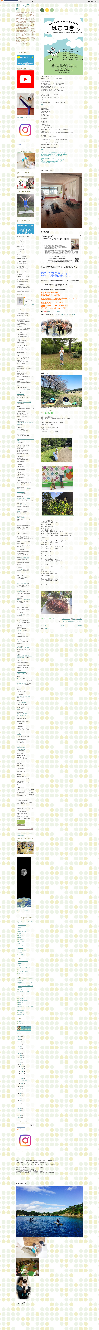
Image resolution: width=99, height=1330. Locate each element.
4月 (20, 1093)
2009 (19, 1117)
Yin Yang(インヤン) (21, 683)
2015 (19, 1103)
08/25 (22, 1071)
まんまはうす (21, 1014)
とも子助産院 (21, 1010)
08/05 (22, 1078)
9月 (20, 1062)
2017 (19, 1051)
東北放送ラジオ (20, 498)
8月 (20, 1064)
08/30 (22, 1066)
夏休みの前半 (49, 413)
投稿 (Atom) (46, 628)
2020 (19, 1044)
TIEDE (19, 969)
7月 (20, 1086)
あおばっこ (19, 511)
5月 (20, 1091)
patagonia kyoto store (23, 1000)
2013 (19, 1108)
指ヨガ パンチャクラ (23, 971)
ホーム (62, 625)
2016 (19, 1053)
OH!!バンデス (28, 656)
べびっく (19, 429)
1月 (20, 1100)
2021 (19, 1041)
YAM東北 (19, 734)
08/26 (22, 1068)
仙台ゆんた (20, 1002)
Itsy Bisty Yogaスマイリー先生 (24, 402)
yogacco (20, 965)
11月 (21, 1057)
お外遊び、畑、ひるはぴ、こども (68, 621)
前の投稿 (80, 625)
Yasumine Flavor (22, 925)
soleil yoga (20, 948)
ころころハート (22, 954)
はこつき (19, 144)
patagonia (20, 998)
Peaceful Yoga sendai (23, 961)
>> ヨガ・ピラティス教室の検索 (25, 829)
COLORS (27, 498)
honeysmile (20, 945)
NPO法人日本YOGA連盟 (24, 967)
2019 (19, 1046)
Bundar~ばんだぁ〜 (22, 931)
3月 (20, 1095)
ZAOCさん (19, 678)
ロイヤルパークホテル (22, 713)
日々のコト (79, 621)
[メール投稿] (71, 619)
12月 (21, 1055)
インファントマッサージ (22, 389)
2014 (19, 1106)
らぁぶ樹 (20, 952)
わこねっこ (20, 630)
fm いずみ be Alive (21, 702)
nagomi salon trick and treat (23, 696)
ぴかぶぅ (20, 943)
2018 (19, 1048)
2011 (19, 1113)
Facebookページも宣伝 (22, 148)
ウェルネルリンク (21, 749)
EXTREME (20, 1023)
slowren (20, 929)
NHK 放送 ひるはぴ (21, 672)
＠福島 (18, 424)
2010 (19, 1115)
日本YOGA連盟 (25, 557)
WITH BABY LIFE (22, 941)
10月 (21, 1060)
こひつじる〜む (20, 492)
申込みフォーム (51, 158)
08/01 (22, 1083)
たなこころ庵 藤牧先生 (22, 583)
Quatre (19, 933)
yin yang (20, 963)
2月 (20, 1098)
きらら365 (20, 935)
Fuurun (19, 927)
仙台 (25, 504)
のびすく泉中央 (20, 517)
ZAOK (19, 1004)
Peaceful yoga (20, 741)
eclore (19, 937)
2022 (19, 1039)
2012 (19, 1110)
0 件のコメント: (66, 619)
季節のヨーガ (21, 673)
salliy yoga (20, 973)
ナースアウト (20, 504)
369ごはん (20, 989)
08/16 (22, 1076)
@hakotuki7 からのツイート (24, 117)
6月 (20, 1088)
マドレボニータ (20, 394)
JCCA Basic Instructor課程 (23, 488)
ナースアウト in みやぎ (23, 991)
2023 (19, 1036)
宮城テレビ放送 (20, 656)
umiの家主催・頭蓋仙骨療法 (23, 599)
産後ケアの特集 (20, 657)
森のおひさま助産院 (23, 1012)
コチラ (49, 311)
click (42, 104)
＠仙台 (18, 442)
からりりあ (20, 939)
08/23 (22, 1073)
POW (19, 1021)
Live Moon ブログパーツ (24, 910)
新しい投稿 (43, 625)
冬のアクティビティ (21, 715)
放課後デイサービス (21, 747)
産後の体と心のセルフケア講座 (25, 422)
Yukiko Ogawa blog (22, 950)
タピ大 (18, 708)
